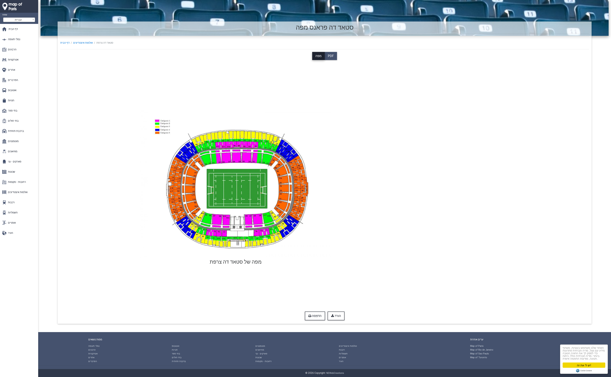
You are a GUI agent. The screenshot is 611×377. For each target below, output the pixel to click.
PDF (331, 56)
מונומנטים (260, 346)
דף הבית (65, 42)
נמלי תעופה (93, 346)
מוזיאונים (259, 349)
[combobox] (19, 20)
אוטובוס (175, 346)
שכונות (258, 357)
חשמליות (343, 353)
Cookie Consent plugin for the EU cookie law (584, 370)
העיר (341, 361)
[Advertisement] (324, 82)
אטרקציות (93, 353)
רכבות (342, 349)
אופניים (342, 357)
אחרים (91, 357)
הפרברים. (92, 361)
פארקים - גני (261, 353)
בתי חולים (176, 357)
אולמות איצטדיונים (83, 42)
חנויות (175, 349)
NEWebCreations (335, 373)
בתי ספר (176, 353)
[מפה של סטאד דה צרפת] (235, 183)
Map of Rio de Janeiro (481, 349)
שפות (4, 15)
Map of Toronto (478, 357)
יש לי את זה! (584, 365)
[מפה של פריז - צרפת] (19, 11)
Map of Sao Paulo (479, 353)
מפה (318, 56)
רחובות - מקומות (263, 361)
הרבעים (92, 349)
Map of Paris (477, 346)
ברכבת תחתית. (179, 361)
